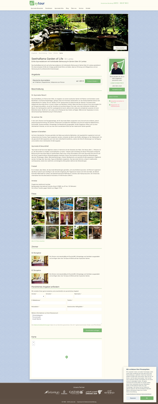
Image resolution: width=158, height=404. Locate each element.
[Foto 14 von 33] (80, 232)
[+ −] (67, 358)
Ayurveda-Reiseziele (37, 8)
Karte (61, 53)
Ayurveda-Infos (59, 8)
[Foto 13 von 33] (66, 232)
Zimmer (55, 53)
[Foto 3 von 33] (66, 203)
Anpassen (133, 398)
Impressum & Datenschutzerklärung (86, 402)
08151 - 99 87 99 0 (121, 3)
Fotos (50, 53)
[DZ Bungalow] (40, 260)
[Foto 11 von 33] (38, 232)
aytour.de (72, 402)
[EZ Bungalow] (40, 278)
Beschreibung (43, 53)
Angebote (34, 53)
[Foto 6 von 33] (38, 218)
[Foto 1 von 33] (38, 203)
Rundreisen (48, 8)
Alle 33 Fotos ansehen (38, 241)
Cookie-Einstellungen (131, 394)
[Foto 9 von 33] (80, 218)
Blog (67, 8)
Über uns (73, 8)
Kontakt (88, 8)
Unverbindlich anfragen (92, 330)
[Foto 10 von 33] (95, 218)
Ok (147, 398)
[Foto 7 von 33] (52, 218)
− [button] (34, 344)
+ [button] (34, 342)
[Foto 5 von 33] (95, 203)
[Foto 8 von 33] (66, 218)
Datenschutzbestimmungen (42, 325)
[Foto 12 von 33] (52, 232)
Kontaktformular (117, 89)
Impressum (138, 394)
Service (81, 8)
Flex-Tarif (113, 102)
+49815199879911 (117, 83)
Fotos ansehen (120, 48)
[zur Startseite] (37, 3)
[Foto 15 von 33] (95, 232)
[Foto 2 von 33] (52, 203)
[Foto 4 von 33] (80, 203)
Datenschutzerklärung (146, 394)
